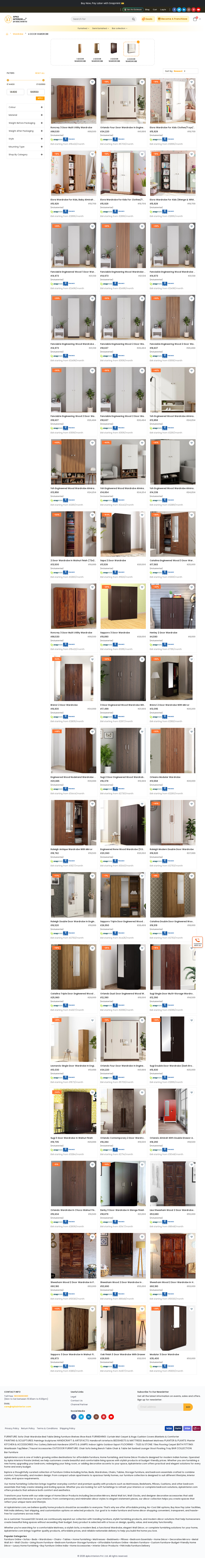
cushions (166, 1483)
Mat (118, 1436)
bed (94, 1527)
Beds (34, 1539)
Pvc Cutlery (40, 1444)
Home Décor (161, 1539)
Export (117, 1444)
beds (91, 1472)
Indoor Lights (96, 1444)
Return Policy (28, 1428)
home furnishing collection (24, 1483)
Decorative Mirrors (180, 1539)
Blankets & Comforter (167, 1436)
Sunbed (136, 1448)
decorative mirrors (100, 1495)
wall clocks (133, 1495)
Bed (44, 1436)
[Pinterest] (193, 9)
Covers (150, 1436)
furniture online (61, 1472)
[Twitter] (179, 9)
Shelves (75, 1436)
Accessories (45, 1448)
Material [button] (13, 115)
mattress (58, 1527)
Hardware (62, 1444)
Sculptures (50, 1440)
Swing (94, 1448)
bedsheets (145, 1483)
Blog (147, 10)
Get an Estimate (134, 10)
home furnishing (109, 1457)
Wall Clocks (21, 1542)
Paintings (39, 1440)
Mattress (159, 1440)
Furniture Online (12, 1539)
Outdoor (108, 1444)
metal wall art (118, 1495)
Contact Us (77, 1400)
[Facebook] (174, 9)
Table (50, 1436)
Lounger (145, 1448)
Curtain (111, 1436)
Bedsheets (113, 1539)
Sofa (20, 1436)
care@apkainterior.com (17, 1406)
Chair (27, 1436)
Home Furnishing (82, 1539)
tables (120, 1472)
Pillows (124, 1539)
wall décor (138, 1527)
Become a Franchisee (174, 18)
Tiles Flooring (160, 1444)
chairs (112, 1472)
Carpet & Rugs (129, 1436)
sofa (76, 1527)
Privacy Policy (12, 1428)
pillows (156, 1483)
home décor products (136, 1457)
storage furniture (134, 1472)
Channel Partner (79, 1404)
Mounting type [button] (16, 146)
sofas (84, 1472)
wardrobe (116, 1527)
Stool (153, 1448)
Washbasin (10, 1448)
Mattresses (99, 1539)
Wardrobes (45, 1539)
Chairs (57, 1539)
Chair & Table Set (121, 1448)
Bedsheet (148, 1440)
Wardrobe (18, 33)
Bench (101, 1448)
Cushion (141, 1436)
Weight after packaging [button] (21, 131)
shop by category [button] (18, 154)
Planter (191, 1440)
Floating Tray (164, 1448)
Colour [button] (12, 107)
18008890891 (21, 1396)
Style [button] (11, 138)
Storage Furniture (86, 1542)
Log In (163, 10)
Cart (155, 10)
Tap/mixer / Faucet (27, 1448)
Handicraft (96, 1440)
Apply (40, 98)
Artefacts (107, 1440)
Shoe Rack (85, 1436)
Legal (73, 1396)
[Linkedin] (184, 9)
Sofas (26, 1539)
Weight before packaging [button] (22, 123)
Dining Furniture (62, 1436)
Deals (149, 19)
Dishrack (52, 1444)
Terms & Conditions (47, 1428)
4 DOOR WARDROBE (38, 33)
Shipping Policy (67, 1428)
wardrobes (101, 1472)
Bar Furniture (11, 1452)
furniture (94, 1457)
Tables (67, 1539)
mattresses (132, 1483)
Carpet (172, 1444)
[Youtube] (198, 9)
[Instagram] (189, 9)
